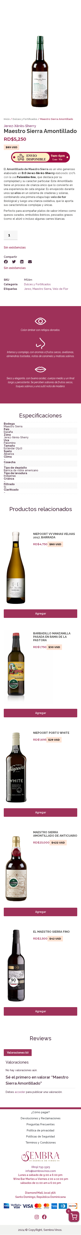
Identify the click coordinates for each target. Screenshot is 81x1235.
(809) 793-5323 (40, 1167)
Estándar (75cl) (13, 448)
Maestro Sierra (42, 288)
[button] (6, 262)
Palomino (10, 443)
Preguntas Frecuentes (41, 1124)
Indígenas (10, 475)
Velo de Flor (60, 288)
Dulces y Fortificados (25, 119)
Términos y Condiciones (40, 1142)
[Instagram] (36, 1217)
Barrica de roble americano (21, 470)
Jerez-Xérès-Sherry (20, 126)
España (8, 432)
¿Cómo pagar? (40, 1112)
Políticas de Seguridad (40, 1136)
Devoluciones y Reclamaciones (40, 1118)
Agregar (40, 613)
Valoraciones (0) (17, 1052)
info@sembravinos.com (40, 1170)
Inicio (7, 119)
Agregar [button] (40, 712)
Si (5, 486)
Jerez (27, 288)
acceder (20, 1092)
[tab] (18, 1052)
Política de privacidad (40, 1130)
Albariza (9, 454)
